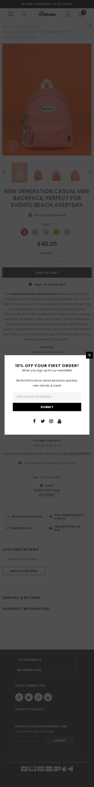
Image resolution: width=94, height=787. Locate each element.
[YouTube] (59, 420)
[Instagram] (51, 420)
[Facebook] (34, 420)
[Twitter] (42, 420)
